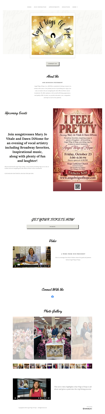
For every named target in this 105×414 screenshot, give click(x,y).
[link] (52, 297)
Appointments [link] (54, 7)
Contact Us (52, 63)
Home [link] (29, 7)
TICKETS (52, 226)
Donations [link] (66, 7)
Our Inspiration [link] (40, 7)
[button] (75, 7)
